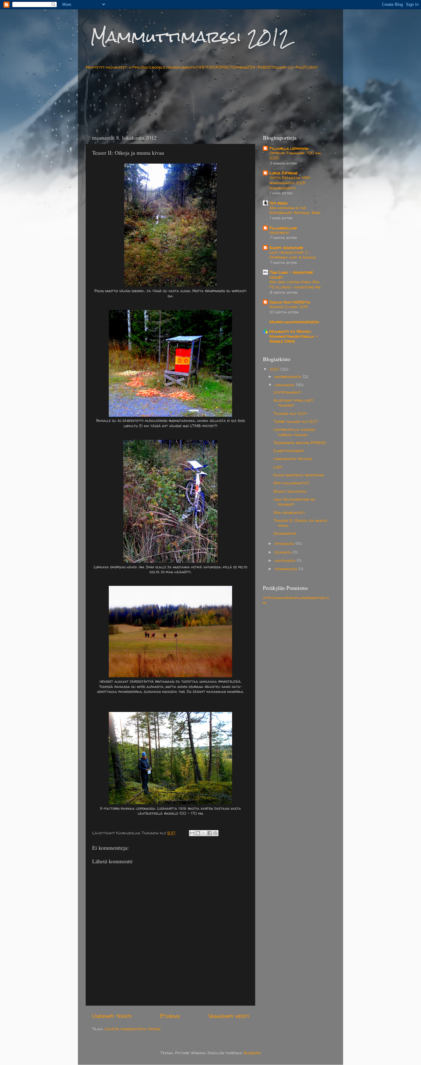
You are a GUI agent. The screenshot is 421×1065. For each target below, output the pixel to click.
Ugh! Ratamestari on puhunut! (294, 501)
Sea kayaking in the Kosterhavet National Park (295, 210)
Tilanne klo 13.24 (290, 413)
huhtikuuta (286, 560)
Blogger (252, 1052)
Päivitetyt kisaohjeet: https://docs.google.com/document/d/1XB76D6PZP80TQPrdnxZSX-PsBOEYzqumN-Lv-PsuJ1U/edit (202, 67)
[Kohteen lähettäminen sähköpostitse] (192, 833)
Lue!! (277, 467)
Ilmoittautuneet (289, 450)
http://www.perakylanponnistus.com (296, 600)
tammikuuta (287, 568)
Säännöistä (284, 533)
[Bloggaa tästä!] (198, 833)
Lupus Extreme (283, 173)
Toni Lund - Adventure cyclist (291, 274)
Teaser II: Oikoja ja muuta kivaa (300, 523)
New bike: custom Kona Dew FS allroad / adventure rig (295, 284)
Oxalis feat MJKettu (289, 302)
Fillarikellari (283, 228)
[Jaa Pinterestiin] (215, 833)
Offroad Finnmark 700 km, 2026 (295, 155)
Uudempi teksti (112, 1016)
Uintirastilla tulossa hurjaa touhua (294, 432)
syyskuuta (285, 543)
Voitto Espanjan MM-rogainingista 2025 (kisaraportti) (290, 182)
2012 (275, 369)
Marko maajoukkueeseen (294, 321)
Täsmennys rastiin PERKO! (299, 442)
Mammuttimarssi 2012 (190, 36)
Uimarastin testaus (292, 458)
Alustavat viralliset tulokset (293, 402)
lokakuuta (285, 384)
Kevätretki (279, 232)
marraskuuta (289, 376)
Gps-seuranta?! (289, 512)
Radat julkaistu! (289, 491)
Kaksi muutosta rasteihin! (298, 475)
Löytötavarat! (287, 392)
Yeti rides (278, 203)
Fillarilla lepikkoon (289, 148)
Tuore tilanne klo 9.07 (295, 421)
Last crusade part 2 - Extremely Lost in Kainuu (292, 255)
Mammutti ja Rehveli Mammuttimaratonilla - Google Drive (293, 336)
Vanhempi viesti (228, 1016)
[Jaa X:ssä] (204, 833)
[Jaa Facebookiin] (209, 833)
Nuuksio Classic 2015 (288, 306)
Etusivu (170, 1016)
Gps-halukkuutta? (291, 483)
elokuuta (284, 552)
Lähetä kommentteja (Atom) (133, 1028)
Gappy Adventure (286, 247)
